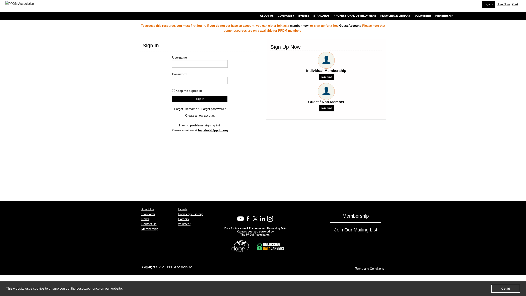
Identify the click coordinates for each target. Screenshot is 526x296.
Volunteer (184, 224)
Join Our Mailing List (355, 229)
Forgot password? (213, 109)
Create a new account (200, 115)
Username (179, 57)
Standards (148, 214)
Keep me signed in (188, 90)
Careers (183, 219)
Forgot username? (186, 109)
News (145, 219)
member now (299, 25)
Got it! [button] (505, 288)
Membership (149, 229)
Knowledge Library (190, 214)
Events (182, 209)
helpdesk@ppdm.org (213, 130)
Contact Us (149, 224)
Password (179, 74)
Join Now (326, 77)
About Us (147, 209)
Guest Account (350, 25)
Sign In (488, 4)
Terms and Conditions (369, 268)
